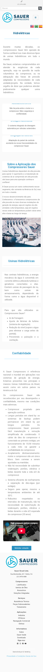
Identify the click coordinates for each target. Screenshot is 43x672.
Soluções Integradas (21, 593)
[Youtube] (25, 643)
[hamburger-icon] (35, 17)
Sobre (21, 632)
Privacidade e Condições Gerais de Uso (21, 656)
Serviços (21, 598)
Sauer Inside (21, 635)
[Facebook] (23, 643)
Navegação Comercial (21, 621)
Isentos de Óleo (22, 588)
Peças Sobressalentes (21, 604)
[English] (32, 27)
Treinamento (21, 607)
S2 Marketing (26, 652)
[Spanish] (40, 27)
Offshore (21, 618)
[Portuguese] (36, 27)
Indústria (21, 615)
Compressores (22, 581)
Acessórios (21, 590)
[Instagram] (20, 643)
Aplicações (21, 612)
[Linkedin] (17, 643)
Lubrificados (21, 585)
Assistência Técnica (21, 601)
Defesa (21, 624)
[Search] (40, 8)
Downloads (21, 638)
